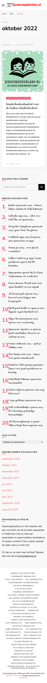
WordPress (23, 678)
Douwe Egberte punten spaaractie (23, 638)
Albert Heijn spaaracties (23, 620)
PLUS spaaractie (13, 632)
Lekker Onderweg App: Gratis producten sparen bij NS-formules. (24, 262)
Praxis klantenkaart (23, 604)
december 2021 (10, 471)
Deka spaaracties (33, 623)
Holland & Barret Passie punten (23, 595)
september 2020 (11, 503)
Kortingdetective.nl (26, 556)
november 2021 (10, 477)
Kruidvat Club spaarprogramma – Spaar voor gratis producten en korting (26, 368)
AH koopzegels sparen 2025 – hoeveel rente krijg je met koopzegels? (24, 297)
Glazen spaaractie (23, 641)
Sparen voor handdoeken (23, 657)
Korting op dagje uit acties (23, 607)
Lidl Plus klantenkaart (23, 601)
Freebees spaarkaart (23, 592)
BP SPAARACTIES (13, 635)
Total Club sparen (14, 579)
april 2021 (7, 496)
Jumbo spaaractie (14, 629)
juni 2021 (7, 484)
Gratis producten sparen (18, 98)
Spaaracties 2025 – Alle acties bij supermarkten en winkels (23, 667)
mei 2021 (7, 490)
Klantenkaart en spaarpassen (23, 583)
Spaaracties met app (23, 654)
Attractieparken (16, 610)
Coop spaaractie (13, 623)
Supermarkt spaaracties (23, 576)
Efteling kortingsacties (23, 614)
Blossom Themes (14, 675)
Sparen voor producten (23, 573)
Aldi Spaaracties (34, 579)
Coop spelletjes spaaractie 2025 (24, 400)
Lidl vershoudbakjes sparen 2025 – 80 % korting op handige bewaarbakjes (26, 411)
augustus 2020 (10, 509)
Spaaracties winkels (23, 617)
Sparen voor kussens (23, 660)
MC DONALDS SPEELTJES (23, 648)
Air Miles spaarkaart (23, 586)
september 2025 (11, 458)
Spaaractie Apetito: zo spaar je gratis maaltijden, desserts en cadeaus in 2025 (24, 333)
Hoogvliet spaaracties (23, 626)
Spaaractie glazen (23, 651)
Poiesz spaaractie (33, 632)
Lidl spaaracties (34, 629)
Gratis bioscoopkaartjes (23, 663)
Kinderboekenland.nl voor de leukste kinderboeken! (22, 106)
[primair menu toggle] (3, 5)
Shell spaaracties (32, 635)
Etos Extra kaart (23, 589)
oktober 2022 (9, 465)
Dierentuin (33, 610)
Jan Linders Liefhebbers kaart (23, 598)
